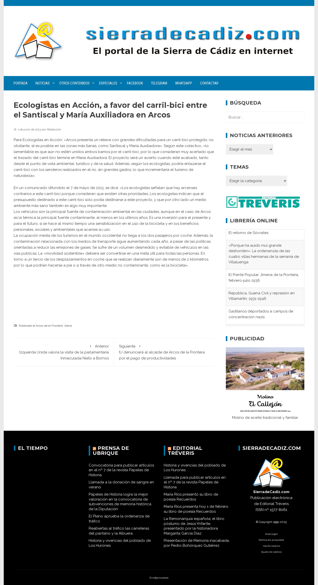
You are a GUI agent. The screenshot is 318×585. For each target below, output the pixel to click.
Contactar (209, 83)
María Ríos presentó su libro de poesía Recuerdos (191, 499)
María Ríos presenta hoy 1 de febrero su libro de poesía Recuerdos (196, 511)
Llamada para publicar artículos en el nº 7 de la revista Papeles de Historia (195, 484)
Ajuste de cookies (271, 553)
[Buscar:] (265, 117)
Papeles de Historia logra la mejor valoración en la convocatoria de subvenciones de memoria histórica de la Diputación (120, 503)
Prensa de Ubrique (111, 452)
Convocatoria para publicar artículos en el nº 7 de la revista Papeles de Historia (121, 472)
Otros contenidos (74, 83)
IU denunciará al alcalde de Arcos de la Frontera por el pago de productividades (162, 352)
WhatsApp (183, 83)
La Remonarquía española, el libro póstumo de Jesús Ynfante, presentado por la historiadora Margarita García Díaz (194, 528)
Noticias (43, 83)
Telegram (159, 83)
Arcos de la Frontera (49, 325)
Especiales (108, 83)
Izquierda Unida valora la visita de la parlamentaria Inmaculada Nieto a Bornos (64, 352)
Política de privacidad (271, 542)
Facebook (135, 83)
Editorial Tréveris (185, 452)
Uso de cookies (271, 547)
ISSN (260, 511)
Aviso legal (271, 536)
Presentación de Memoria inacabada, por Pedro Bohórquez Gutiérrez (197, 545)
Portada (21, 83)
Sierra (68, 325)
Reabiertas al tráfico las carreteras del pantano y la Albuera (119, 533)
